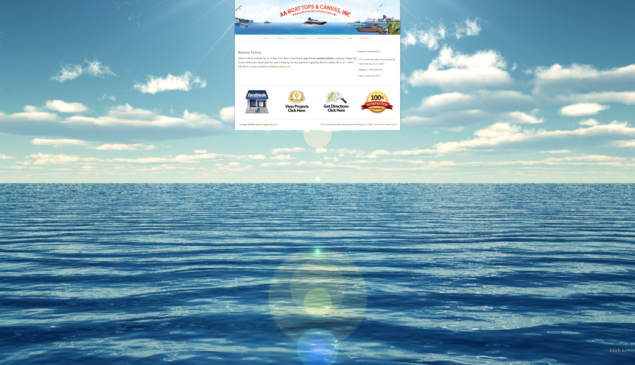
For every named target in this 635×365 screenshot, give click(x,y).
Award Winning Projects (328, 38)
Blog (350, 38)
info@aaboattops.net (279, 66)
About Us (281, 38)
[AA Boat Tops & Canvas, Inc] (317, 34)
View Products (301, 38)
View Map (379, 124)
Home (266, 38)
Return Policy (391, 124)
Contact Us (365, 38)
